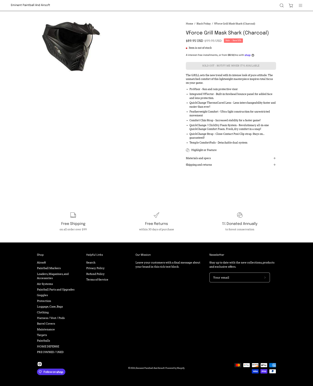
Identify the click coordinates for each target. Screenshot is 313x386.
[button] (281, 5)
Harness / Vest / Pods (51, 318)
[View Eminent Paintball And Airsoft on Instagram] (39, 364)
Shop (40, 255)
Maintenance (46, 329)
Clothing (43, 312)
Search (90, 262)
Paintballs (43, 340)
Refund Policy (95, 273)
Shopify (180, 368)
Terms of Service (97, 279)
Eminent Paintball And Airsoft (30, 5)
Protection (44, 301)
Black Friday (204, 23)
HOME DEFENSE (48, 346)
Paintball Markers (49, 268)
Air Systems (45, 283)
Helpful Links (94, 255)
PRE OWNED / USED (50, 352)
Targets (42, 335)
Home (189, 23)
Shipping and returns (199, 164)
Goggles (42, 295)
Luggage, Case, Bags (50, 306)
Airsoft (41, 262)
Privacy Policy (95, 268)
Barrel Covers (46, 323)
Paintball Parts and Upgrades (55, 289)
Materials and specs (198, 158)
